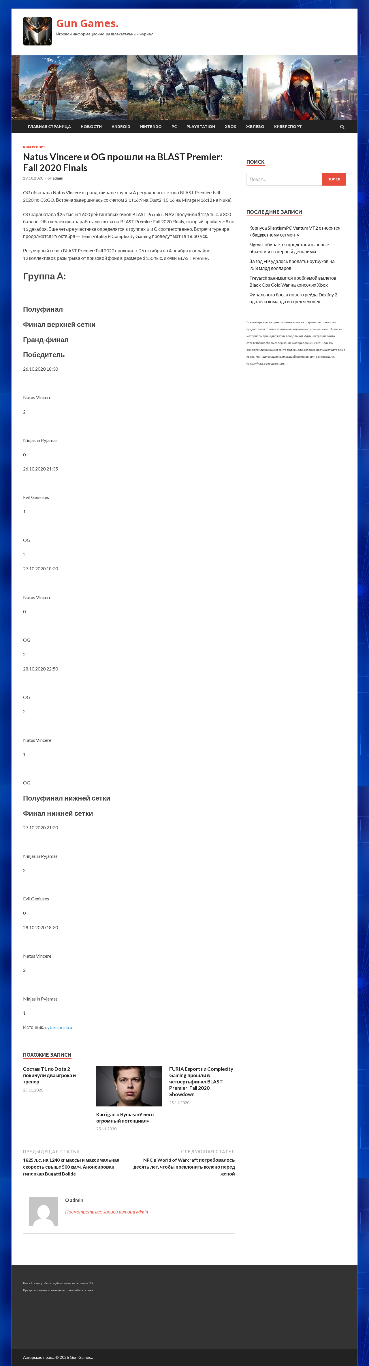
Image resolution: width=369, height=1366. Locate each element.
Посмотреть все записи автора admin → (109, 1211)
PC (174, 126)
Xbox (230, 126)
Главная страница (49, 126)
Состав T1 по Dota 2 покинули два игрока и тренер (49, 1075)
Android (121, 126)
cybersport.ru (58, 1027)
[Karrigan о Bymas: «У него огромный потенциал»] (129, 1107)
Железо (255, 126)
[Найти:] (296, 179)
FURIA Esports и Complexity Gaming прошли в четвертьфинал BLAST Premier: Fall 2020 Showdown (201, 1081)
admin (57, 178)
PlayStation (201, 126)
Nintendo (151, 126)
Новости (91, 126)
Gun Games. (87, 23)
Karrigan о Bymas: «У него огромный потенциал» (125, 1117)
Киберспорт (288, 126)
